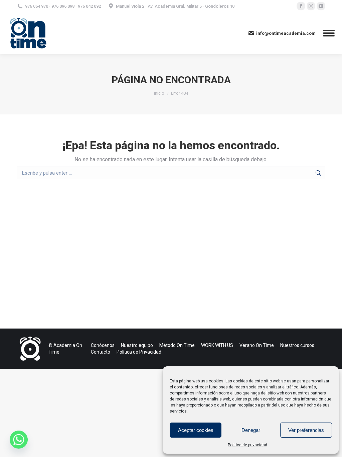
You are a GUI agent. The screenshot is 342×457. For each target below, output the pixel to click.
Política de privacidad (247, 445)
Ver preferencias (306, 430)
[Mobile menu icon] (328, 33)
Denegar (250, 430)
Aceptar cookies (195, 430)
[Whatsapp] (19, 440)
